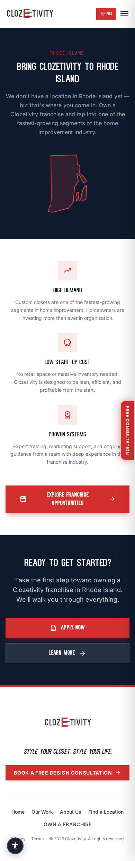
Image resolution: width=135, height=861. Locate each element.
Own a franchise (67, 824)
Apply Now (67, 628)
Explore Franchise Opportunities (67, 499)
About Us (70, 812)
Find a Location (106, 812)
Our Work (42, 812)
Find (106, 14)
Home (18, 812)
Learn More (67, 653)
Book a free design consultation (67, 773)
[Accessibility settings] (15, 845)
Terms (37, 838)
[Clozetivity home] (67, 722)
